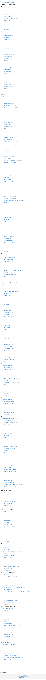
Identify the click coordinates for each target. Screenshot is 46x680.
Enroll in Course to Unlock (23, 677)
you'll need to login (26, 676)
